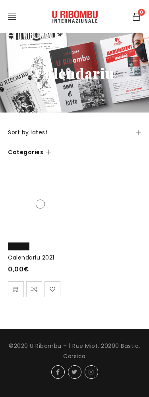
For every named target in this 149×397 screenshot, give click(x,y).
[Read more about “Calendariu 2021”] (16, 289)
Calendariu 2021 (31, 257)
